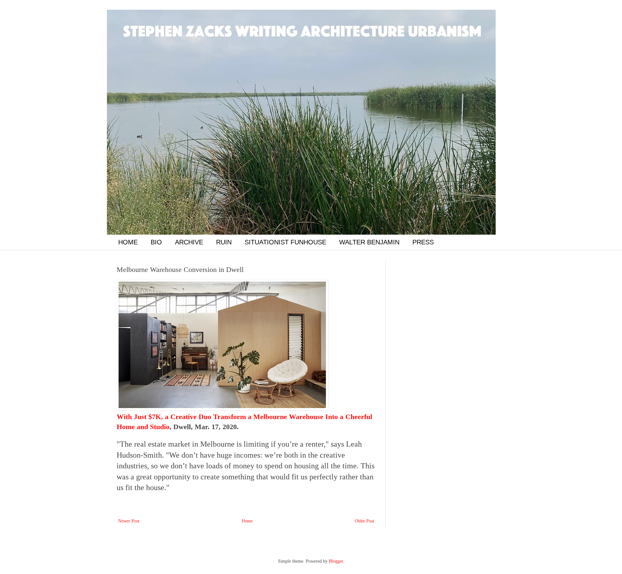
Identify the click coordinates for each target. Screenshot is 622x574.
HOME (128, 242)
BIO (156, 242)
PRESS (423, 242)
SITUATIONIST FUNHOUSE (285, 242)
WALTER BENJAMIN (369, 242)
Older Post (364, 521)
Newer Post (128, 521)
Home (247, 521)
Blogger (336, 561)
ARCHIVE (189, 242)
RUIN (224, 242)
